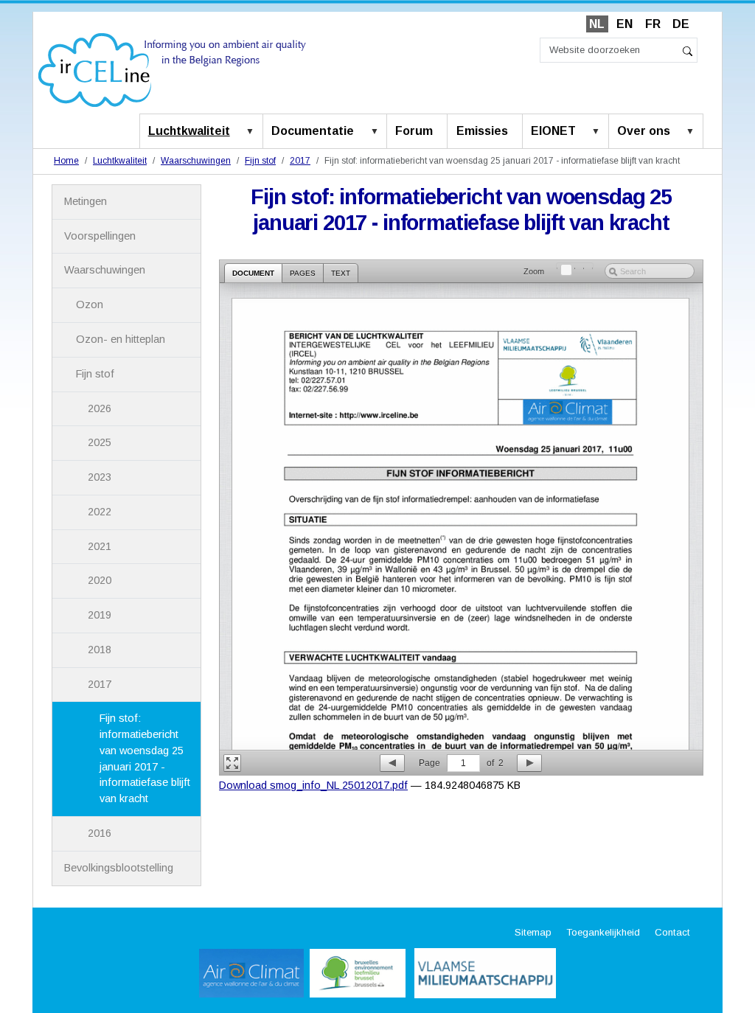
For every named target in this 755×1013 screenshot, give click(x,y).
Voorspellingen (100, 236)
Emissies (482, 131)
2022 (99, 512)
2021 (99, 546)
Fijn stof (260, 161)
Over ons (643, 131)
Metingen (85, 201)
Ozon (89, 304)
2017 (300, 161)
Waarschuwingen (196, 161)
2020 (99, 580)
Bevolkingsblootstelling (118, 868)
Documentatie (312, 131)
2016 (99, 833)
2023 (99, 477)
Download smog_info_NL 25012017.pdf (313, 785)
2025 (99, 442)
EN (624, 24)
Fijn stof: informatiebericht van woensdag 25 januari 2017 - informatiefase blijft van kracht (145, 758)
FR (653, 24)
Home (66, 161)
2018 (99, 649)
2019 (99, 615)
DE (680, 24)
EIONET (553, 131)
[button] (252, 132)
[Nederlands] (172, 68)
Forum (414, 131)
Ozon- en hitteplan (120, 339)
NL (597, 24)
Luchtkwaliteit (189, 131)
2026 (99, 408)
